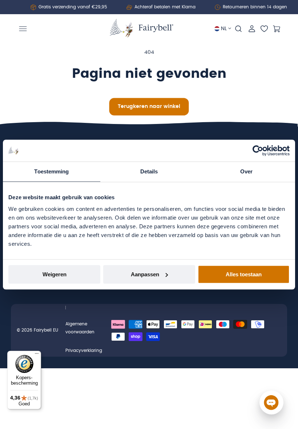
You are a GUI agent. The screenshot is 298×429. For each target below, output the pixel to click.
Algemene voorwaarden (79, 328)
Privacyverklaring (83, 350)
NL (224, 28)
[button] (23, 29)
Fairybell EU (46, 330)
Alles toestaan (244, 274)
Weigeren (55, 274)
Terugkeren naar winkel (149, 106)
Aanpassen (145, 274)
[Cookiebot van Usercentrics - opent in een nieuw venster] (258, 150)
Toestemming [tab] (51, 171)
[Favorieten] (264, 29)
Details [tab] (149, 171)
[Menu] (36, 355)
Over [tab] (246, 171)
